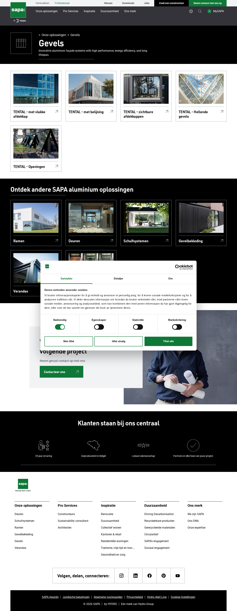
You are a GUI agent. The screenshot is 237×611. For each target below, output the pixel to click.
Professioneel (62, 3)
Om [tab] (170, 278)
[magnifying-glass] (200, 11)
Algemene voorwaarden (108, 597)
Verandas (20, 291)
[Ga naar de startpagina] (18, 13)
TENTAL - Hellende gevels (193, 113)
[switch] (99, 327)
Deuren (74, 241)
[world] (191, 11)
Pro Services (70, 11)
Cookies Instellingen (183, 597)
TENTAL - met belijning (86, 111)
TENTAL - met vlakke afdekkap (29, 113)
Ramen (18, 241)
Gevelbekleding (191, 241)
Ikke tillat (68, 341)
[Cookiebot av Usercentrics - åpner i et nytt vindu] (177, 267)
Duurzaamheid (110, 11)
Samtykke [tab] (67, 278)
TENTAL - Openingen (29, 166)
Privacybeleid (135, 597)
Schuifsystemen (136, 241)
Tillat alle (168, 341)
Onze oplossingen (47, 11)
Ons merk (130, 11)
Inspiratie (89, 11)
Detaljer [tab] (118, 278)
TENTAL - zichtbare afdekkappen (138, 113)
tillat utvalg (118, 341)
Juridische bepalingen (76, 597)
